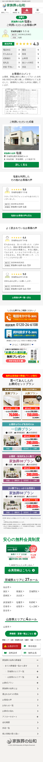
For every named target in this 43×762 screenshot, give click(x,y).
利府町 (32, 602)
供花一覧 (6, 728)
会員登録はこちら (19, 570)
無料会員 (32, 653)
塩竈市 (19, 602)
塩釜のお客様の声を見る (21, 216)
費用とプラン (5, 12)
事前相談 (32, 646)
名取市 (19, 606)
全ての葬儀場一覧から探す (16, 666)
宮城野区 (33, 591)
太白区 (19, 595)
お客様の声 (7, 700)
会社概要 (6, 722)
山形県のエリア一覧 (15, 677)
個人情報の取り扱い (10, 734)
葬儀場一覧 (16, 12)
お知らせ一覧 (8, 705)
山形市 (6, 627)
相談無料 (21, 324)
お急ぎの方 (13, 646)
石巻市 (6, 606)
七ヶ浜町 (33, 606)
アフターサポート (9, 717)
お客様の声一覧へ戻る (21, 298)
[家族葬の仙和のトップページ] (13, 6)
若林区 (6, 595)
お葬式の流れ (8, 711)
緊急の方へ (26, 12)
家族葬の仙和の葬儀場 (11, 660)
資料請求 (13, 653)
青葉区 (19, 591)
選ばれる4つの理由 (10, 694)
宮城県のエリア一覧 (15, 671)
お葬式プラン (8, 683)
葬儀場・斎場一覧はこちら (21, 634)
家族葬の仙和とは (9, 688)
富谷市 (6, 610)
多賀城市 (7, 602)
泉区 (5, 591)
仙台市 (6, 587)
